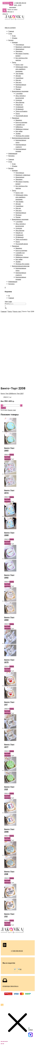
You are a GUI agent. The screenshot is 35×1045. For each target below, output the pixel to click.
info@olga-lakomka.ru (10, 986)
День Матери (20, 102)
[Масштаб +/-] (1, 1041)
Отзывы (14, 38)
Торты (14, 62)
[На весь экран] (3, 1041)
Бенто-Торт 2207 (18, 394)
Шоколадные (20, 49)
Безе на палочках (21, 122)
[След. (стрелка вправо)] (3, 1043)
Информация (12, 154)
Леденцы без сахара (22, 136)
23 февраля (20, 109)
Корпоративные (21, 85)
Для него (18, 82)
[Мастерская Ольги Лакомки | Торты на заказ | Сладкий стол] (14, 20)
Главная (11, 31)
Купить (3, 408)
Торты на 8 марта (21, 111)
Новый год (19, 105)
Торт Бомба (19, 74)
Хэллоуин (19, 100)
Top (2, 1005)
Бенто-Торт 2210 (6, 394)
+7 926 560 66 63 (17, 951)
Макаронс (19, 120)
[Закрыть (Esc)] (7, 1041)
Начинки (15, 42)
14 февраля (19, 107)
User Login (8, 302)
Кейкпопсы (19, 127)
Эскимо (18, 134)
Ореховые (19, 51)
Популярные (20, 45)
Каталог (11, 40)
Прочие (18, 89)
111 (9, 296)
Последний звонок (22, 116)
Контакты (11, 156)
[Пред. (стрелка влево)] (1, 1043)
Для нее (18, 80)
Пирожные (15, 118)
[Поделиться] (5, 1041)
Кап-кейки (19, 131)
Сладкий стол (20, 125)
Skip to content (10, 28)
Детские (18, 76)
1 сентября (19, 94)
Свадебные (19, 78)
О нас (10, 34)
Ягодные (18, 87)
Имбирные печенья (22, 129)
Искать (7, 304)
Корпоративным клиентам (20, 138)
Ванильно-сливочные (23, 47)
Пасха (18, 114)
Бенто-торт (19, 65)
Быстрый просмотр (7, 458)
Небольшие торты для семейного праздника (22, 69)
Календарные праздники (20, 91)
